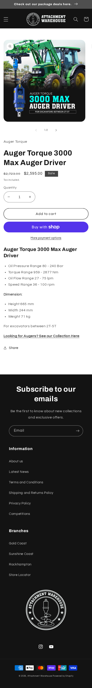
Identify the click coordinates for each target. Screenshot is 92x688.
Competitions (19, 514)
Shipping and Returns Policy (31, 493)
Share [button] (13, 348)
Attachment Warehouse (39, 676)
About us (16, 461)
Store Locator (20, 575)
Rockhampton (20, 564)
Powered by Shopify (63, 676)
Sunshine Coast (21, 554)
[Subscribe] (78, 430)
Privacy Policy (20, 503)
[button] (6, 19)
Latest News (19, 472)
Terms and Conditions (26, 482)
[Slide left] (36, 130)
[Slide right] (56, 130)
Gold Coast (18, 543)
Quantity (10, 187)
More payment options (46, 238)
